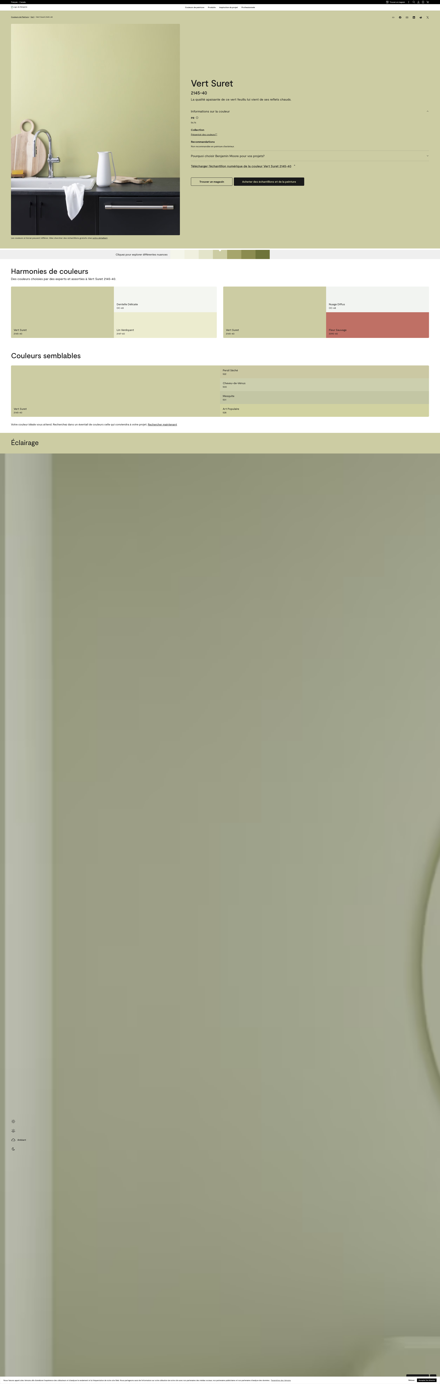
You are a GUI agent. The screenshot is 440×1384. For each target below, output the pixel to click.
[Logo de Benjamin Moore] (21, 7)
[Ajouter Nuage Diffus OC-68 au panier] (414, 292)
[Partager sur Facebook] (400, 17)
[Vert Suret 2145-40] (220, 254)
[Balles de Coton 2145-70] (177, 254)
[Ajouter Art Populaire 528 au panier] (415, 410)
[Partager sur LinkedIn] (414, 17)
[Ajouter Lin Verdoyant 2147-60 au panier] (202, 317)
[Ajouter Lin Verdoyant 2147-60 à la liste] (210, 317)
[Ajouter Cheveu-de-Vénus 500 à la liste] (423, 384)
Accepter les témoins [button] (427, 1380)
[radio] (13, 1121)
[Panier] (427, 2)
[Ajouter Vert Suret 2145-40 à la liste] (107, 292)
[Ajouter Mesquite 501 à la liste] (423, 397)
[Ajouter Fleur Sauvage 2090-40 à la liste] (422, 317)
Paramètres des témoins (281, 1380)
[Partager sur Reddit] (421, 17)
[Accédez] (418, 2)
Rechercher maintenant (162, 424)
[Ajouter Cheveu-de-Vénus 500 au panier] (415, 384)
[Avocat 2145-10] (263, 254)
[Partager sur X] (427, 17)
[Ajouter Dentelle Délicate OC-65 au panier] (202, 292)
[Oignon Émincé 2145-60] (191, 254)
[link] (423, 2)
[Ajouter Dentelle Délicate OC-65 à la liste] (210, 292)
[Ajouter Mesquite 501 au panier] (415, 397)
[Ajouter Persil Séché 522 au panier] (415, 372)
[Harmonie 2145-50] (206, 254)
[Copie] (393, 17)
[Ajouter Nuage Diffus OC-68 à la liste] (422, 292)
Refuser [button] (411, 1380)
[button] (413, 2)
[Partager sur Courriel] (407, 17)
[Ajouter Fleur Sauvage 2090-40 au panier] (414, 317)
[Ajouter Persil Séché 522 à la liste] (423, 372)
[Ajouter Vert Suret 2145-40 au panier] (99, 292)
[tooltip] (197, 117)
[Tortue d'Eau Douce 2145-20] (248, 254)
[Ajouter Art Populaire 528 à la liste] (423, 410)
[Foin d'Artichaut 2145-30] (234, 254)
